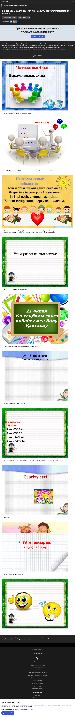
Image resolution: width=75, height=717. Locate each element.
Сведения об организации (37, 665)
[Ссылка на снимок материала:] (35, 85)
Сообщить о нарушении (37, 686)
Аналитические (19, 709)
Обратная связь (37, 680)
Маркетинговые (29, 709)
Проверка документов (37, 678)
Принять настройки (8, 713)
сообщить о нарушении (33, 639)
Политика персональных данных (37, 675)
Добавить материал (37, 36)
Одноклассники (37, 698)
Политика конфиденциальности (37, 672)
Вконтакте (38, 695)
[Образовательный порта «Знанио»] (4, 2)
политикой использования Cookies (40, 705)
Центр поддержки (37, 688)
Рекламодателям (37, 683)
